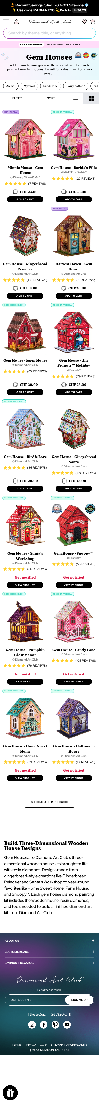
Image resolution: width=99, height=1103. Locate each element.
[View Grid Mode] (91, 98)
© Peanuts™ (74, 370)
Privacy (31, 1044)
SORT (51, 98)
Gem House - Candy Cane (73, 649)
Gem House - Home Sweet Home (25, 749)
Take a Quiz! (37, 1014)
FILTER (17, 98)
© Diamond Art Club (25, 273)
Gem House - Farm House (25, 360)
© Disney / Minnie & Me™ (25, 177)
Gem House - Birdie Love (25, 456)
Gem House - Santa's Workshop (25, 556)
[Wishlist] (84, 21)
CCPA (43, 1044)
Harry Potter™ (76, 86)
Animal (10, 86)
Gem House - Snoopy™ (74, 553)
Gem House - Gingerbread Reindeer (25, 266)
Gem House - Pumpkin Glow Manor (25, 652)
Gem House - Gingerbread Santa (74, 459)
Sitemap (57, 1044)
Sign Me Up (79, 1000)
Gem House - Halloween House (74, 749)
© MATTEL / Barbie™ (74, 172)
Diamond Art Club (56, 1050)
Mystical (29, 86)
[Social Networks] (32, 1025)
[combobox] (49, 33)
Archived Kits (76, 1044)
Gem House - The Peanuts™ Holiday (73, 363)
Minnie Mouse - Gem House (25, 170)
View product (25, 585)
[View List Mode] (76, 98)
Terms (16, 1044)
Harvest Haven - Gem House (73, 266)
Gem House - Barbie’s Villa (74, 167)
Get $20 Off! (61, 1014)
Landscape (50, 86)
